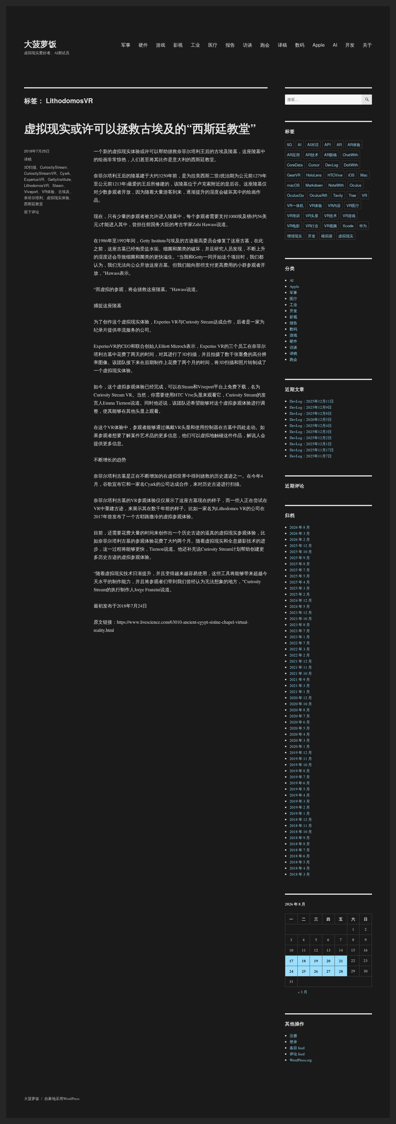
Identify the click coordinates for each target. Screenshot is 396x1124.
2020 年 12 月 (301, 697)
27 (328, 971)
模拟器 (327, 236)
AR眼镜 (330, 154)
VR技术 (330, 215)
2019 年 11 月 (301, 758)
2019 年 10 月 (301, 764)
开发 (350, 44)
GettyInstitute (59, 179)
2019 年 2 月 (300, 807)
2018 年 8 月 (300, 843)
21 (341, 960)
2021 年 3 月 (300, 685)
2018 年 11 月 (301, 825)
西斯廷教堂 (33, 203)
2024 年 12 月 (301, 600)
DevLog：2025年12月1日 (311, 443)
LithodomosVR (36, 185)
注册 (293, 1035)
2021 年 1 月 (300, 691)
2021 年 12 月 (301, 661)
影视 (178, 44)
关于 (367, 44)
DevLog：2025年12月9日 (311, 407)
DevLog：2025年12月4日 (311, 425)
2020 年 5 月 (300, 728)
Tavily (338, 195)
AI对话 (313, 144)
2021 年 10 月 (301, 673)
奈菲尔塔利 (33, 197)
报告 (230, 44)
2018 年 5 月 (300, 862)
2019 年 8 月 (300, 770)
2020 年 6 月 (300, 722)
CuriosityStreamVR (40, 173)
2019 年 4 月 (300, 795)
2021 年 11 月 (301, 667)
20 (328, 960)
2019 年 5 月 (300, 789)
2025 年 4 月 (300, 582)
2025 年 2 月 (300, 594)
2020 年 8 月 (300, 709)
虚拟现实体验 (58, 197)
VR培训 (293, 215)
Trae (352, 195)
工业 (195, 44)
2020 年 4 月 (300, 734)
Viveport (31, 191)
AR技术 (312, 154)
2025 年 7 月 (300, 569)
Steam (57, 185)
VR (364, 195)
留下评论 (31, 211)
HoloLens (314, 175)
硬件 (143, 44)
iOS (351, 175)
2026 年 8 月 (300, 527)
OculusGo (295, 195)
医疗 (212, 44)
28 (341, 971)
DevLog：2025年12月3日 (311, 431)
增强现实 (294, 236)
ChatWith (350, 154)
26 (316, 971)
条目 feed (297, 1047)
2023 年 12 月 (301, 612)
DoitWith (351, 165)
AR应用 (293, 154)
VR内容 (334, 205)
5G (289, 144)
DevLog (331, 165)
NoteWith (336, 185)
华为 (363, 225)
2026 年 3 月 (300, 533)
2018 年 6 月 (300, 856)
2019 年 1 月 (300, 813)
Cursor (313, 165)
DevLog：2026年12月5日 (311, 419)
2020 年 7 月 (300, 716)
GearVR (293, 175)
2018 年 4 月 (300, 868)
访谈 (247, 44)
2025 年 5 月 (300, 576)
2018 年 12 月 (301, 819)
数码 (299, 44)
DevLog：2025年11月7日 (311, 456)
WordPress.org (301, 1060)
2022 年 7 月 (300, 642)
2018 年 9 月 (300, 837)
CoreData (295, 165)
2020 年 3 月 (300, 740)
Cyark (65, 173)
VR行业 (312, 225)
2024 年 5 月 (300, 606)
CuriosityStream (53, 167)
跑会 (265, 44)
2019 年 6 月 (300, 782)
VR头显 (312, 215)
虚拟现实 (345, 236)
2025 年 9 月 (300, 557)
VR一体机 (295, 205)
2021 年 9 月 (300, 679)
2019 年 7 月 (300, 776)
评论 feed (297, 1053)
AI (335, 44)
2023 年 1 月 (300, 636)
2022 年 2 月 (300, 655)
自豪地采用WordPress (61, 1098)
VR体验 (48, 191)
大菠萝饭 (40, 44)
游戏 (160, 44)
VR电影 (293, 225)
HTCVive (335, 175)
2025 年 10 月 (301, 551)
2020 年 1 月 (300, 746)
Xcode (348, 225)
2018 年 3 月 (300, 874)
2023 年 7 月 (300, 630)
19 (316, 960)
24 (291, 971)
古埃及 (64, 191)
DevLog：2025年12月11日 (312, 401)
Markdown (314, 185)
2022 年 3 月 (300, 649)
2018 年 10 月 (301, 831)
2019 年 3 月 (300, 801)
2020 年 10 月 (301, 703)
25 (304, 971)
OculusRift (318, 195)
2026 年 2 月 (300, 539)
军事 (125, 44)
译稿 (282, 44)
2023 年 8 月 (300, 624)
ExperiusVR (34, 179)
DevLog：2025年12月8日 (311, 413)
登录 (293, 1041)
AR (339, 144)
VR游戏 (349, 215)
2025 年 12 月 (301, 545)
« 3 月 (302, 991)
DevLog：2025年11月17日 (312, 449)
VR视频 (330, 225)
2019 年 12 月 (301, 752)
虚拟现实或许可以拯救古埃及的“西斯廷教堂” (140, 128)
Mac (364, 175)
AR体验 (354, 144)
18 (304, 960)
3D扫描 (30, 167)
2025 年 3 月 (300, 588)
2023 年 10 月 (301, 618)
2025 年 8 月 (300, 563)
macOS (293, 185)
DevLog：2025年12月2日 (311, 437)
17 (291, 960)
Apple (319, 44)
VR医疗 (352, 205)
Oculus (356, 185)
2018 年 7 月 (300, 849)
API (327, 144)
